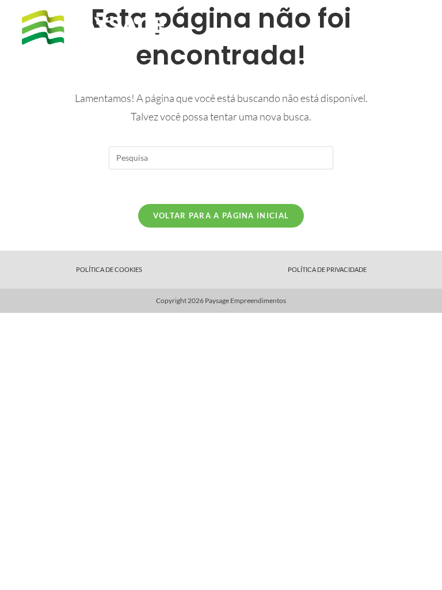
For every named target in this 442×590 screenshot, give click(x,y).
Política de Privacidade (327, 269)
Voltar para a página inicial (221, 215)
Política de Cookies (109, 269)
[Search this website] (221, 156)
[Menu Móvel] (414, 28)
